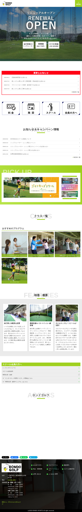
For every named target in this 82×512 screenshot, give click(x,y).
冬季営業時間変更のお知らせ (19, 154)
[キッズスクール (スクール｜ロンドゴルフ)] (31, 187)
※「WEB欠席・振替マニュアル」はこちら (15, 381)
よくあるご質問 (53, 474)
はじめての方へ (37, 465)
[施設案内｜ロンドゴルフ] (31, 108)
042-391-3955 (12, 480)
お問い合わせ (37, 474)
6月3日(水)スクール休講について (20, 139)
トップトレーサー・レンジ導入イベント (23, 142)
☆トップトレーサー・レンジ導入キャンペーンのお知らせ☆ (29, 146)
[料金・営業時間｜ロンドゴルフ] (11, 108)
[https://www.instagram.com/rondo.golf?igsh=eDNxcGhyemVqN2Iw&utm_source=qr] (70, 187)
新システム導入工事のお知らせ (21, 89)
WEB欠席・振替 (7, 374)
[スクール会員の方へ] (71, 108)
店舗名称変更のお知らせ (19, 77)
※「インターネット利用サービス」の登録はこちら (17, 378)
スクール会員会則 (8, 371)
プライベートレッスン (54, 469)
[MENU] (78, 3)
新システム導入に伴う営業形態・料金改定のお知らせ (28, 81)
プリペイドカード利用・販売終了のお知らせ (26, 85)
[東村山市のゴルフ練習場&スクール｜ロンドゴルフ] (37, 3)
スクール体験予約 (69, 469)
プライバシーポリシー (14, 502)
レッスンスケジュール (9, 368)
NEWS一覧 (75, 92)
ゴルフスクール (53, 465)
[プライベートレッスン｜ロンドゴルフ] (70, 194)
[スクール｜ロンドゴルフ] (51, 108)
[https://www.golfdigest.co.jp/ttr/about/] (70, 181)
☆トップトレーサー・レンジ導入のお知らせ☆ (25, 150)
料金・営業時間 (37, 469)
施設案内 (66, 465)
